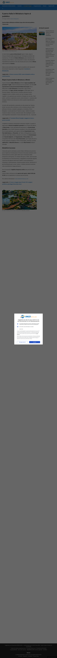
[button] (28, 329)
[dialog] (28, 329)
